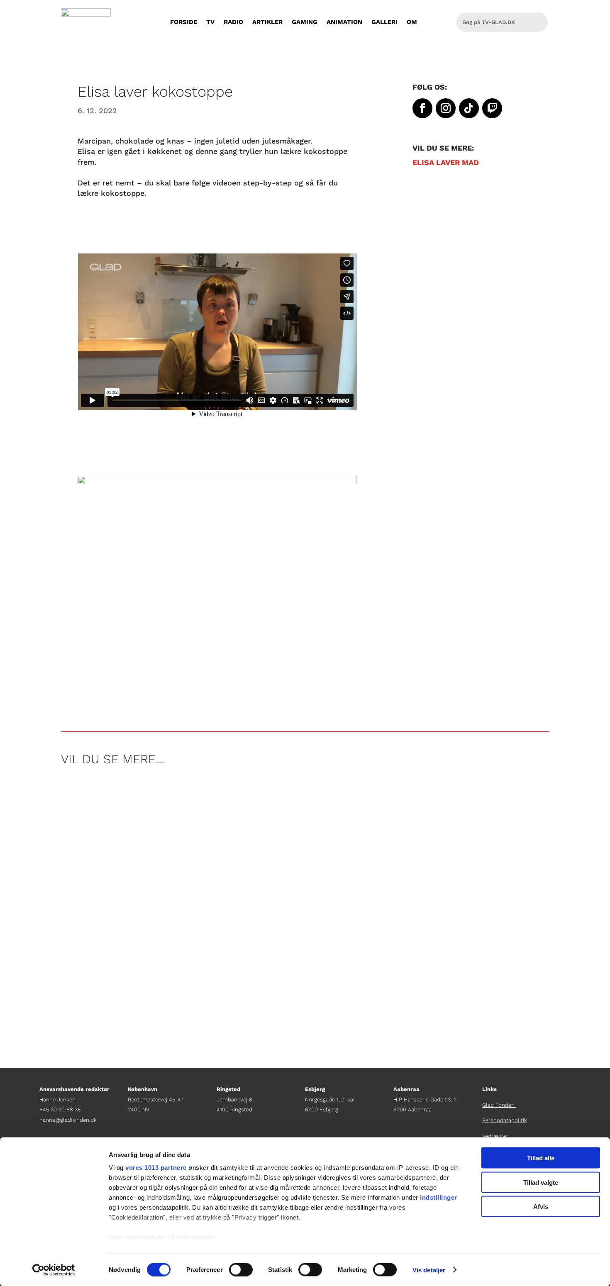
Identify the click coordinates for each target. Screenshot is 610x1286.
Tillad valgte (540, 1182)
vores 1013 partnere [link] (156, 1167)
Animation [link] (344, 22)
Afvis (540, 1206)
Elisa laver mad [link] (445, 162)
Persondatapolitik (504, 1120)
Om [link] (412, 22)
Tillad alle (540, 1158)
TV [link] (210, 22)
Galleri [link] (384, 22)
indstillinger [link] (438, 1197)
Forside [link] (183, 22)
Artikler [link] (267, 22)
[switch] (241, 1269)
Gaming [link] (304, 22)
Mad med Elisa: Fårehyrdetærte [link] (128, 887)
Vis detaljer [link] (428, 1269)
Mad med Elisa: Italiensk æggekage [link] (135, 816)
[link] (53, 1270)
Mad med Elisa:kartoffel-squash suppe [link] (144, 958)
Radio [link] (233, 22)
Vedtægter (495, 1136)
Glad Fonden (499, 1105)
